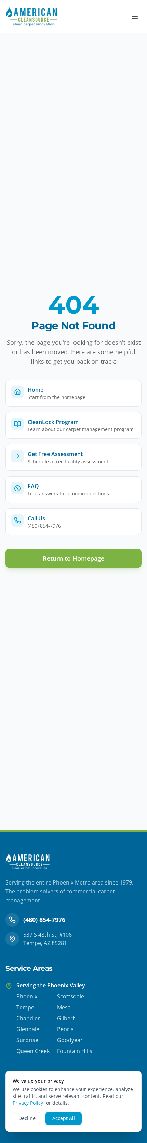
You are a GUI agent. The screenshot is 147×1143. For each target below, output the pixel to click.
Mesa (64, 1007)
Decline (27, 1118)
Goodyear (70, 1040)
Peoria (65, 1029)
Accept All (63, 1118)
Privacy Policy (28, 1103)
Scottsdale (70, 996)
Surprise (27, 1040)
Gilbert (66, 1018)
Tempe (25, 1007)
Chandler (28, 1018)
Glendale (27, 1029)
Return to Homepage (73, 558)
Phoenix (26, 996)
